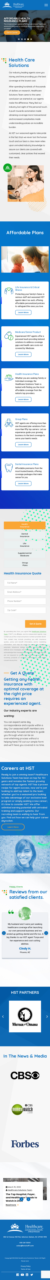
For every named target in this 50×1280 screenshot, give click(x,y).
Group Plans (21, 419)
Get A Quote (36, 624)
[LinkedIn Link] (27, 1274)
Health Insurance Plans (27, 374)
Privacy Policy (26, 1266)
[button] (19, 39)
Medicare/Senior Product (28, 332)
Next (46, 933)
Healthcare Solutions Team (20, 1190)
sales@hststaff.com (25, 1246)
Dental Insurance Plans (27, 464)
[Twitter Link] (32, 1274)
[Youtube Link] (23, 1274)
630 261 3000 (25, 1243)
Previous (4, 933)
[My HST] (13, 5)
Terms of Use (25, 1269)
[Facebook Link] (18, 1274)
